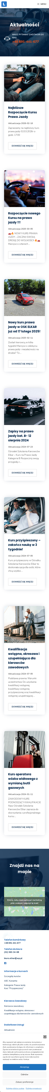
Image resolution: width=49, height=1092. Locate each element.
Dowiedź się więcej (22, 145)
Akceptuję (24, 1067)
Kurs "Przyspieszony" (14, 988)
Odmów (24, 1074)
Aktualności (9, 1030)
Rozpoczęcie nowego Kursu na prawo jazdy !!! (24, 218)
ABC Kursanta (10, 980)
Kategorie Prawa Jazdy (14, 985)
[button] (45, 1036)
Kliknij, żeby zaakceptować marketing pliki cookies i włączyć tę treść (24, 901)
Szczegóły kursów (12, 976)
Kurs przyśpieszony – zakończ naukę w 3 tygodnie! (24, 544)
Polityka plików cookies (15, 1088)
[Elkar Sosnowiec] (4, 4)
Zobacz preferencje (24, 1082)
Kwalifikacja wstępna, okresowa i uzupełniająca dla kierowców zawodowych (23, 658)
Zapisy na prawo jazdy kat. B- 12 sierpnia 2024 (20, 435)
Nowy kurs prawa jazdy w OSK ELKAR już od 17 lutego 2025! (24, 326)
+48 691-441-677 (25, 41)
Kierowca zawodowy (14, 1006)
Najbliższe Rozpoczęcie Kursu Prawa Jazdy (22, 112)
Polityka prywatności (34, 1088)
